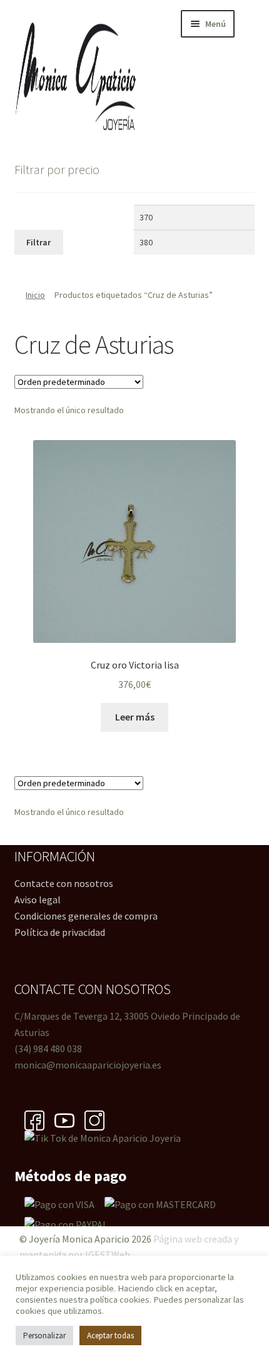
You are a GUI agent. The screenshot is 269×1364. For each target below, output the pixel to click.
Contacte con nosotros (63, 883)
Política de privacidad (59, 932)
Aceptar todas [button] (110, 1335)
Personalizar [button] (44, 1335)
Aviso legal (37, 899)
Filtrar (38, 242)
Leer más (135, 716)
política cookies (120, 1299)
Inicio (35, 294)
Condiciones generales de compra (86, 916)
